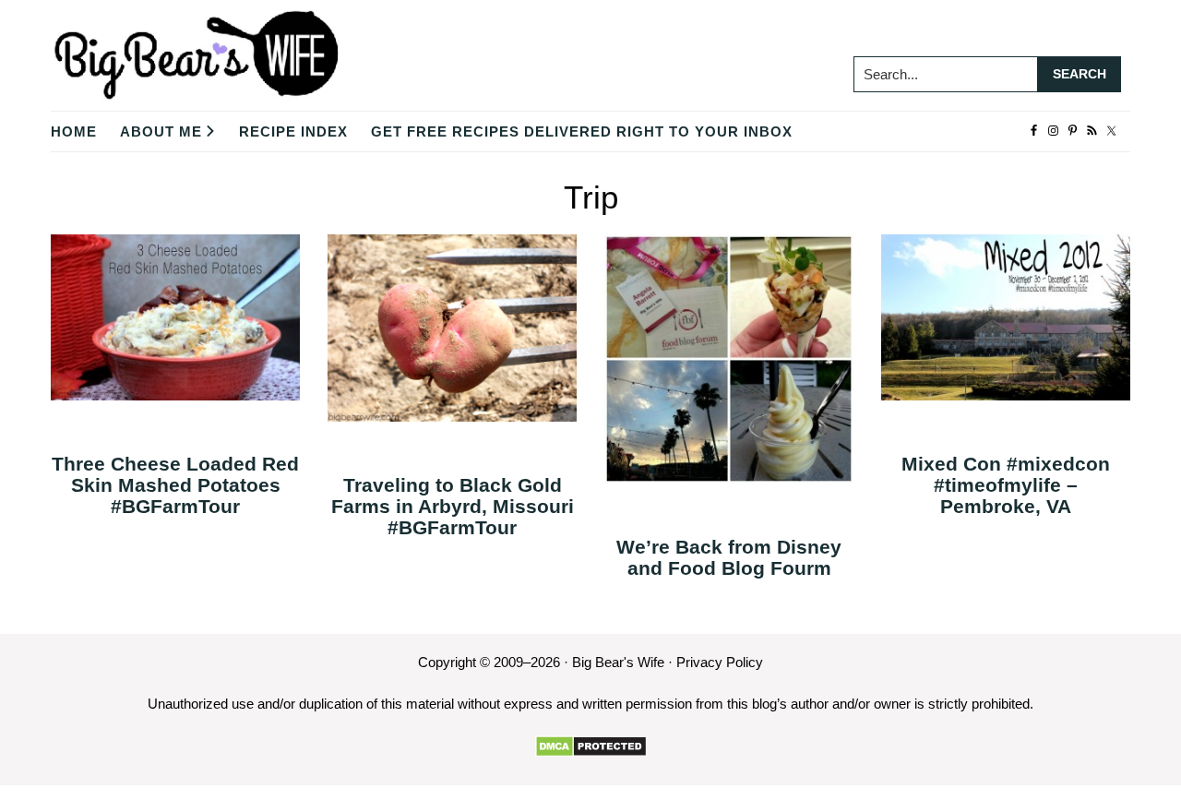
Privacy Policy (719, 662)
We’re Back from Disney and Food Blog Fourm (728, 557)
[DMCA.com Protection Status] (591, 746)
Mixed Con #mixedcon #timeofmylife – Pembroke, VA (1005, 485)
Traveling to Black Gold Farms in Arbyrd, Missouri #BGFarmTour (452, 506)
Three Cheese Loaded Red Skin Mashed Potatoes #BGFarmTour (175, 485)
